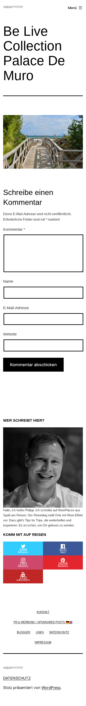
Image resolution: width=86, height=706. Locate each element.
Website (10, 334)
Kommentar (14, 229)
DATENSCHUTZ (17, 678)
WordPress (51, 687)
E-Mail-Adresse (16, 308)
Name (8, 281)
